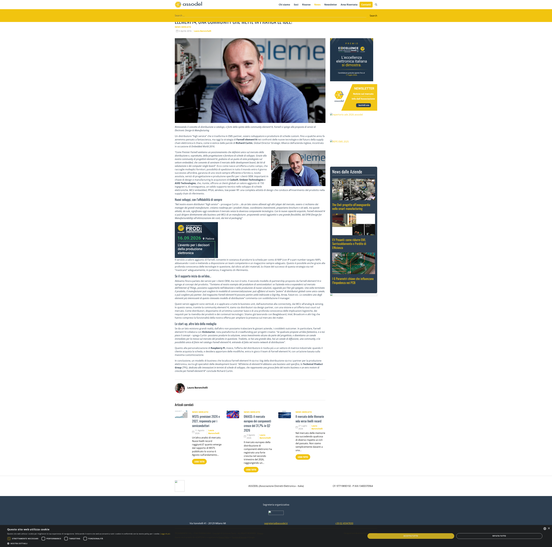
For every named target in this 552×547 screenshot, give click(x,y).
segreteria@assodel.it (276, 523)
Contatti (366, 4)
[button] (88, 543)
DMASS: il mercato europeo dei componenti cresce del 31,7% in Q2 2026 (257, 423)
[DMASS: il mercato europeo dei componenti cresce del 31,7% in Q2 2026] (233, 414)
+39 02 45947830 (344, 523)
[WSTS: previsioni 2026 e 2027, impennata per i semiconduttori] (181, 414)
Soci (296, 4)
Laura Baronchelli (202, 31)
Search (373, 15)
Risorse (306, 4)
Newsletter (330, 4)
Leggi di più (165, 533)
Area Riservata (349, 4)
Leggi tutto (199, 461)
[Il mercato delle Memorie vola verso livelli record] (284, 414)
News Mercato (183, 27)
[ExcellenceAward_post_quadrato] (353, 59)
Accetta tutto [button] (411, 536)
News (317, 4)
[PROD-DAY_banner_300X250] (250, 240)
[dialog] (276, 536)
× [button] (549, 528)
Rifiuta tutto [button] (499, 536)
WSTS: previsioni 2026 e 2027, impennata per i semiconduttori (206, 421)
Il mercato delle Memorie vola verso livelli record (310, 418)
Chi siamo (284, 4)
